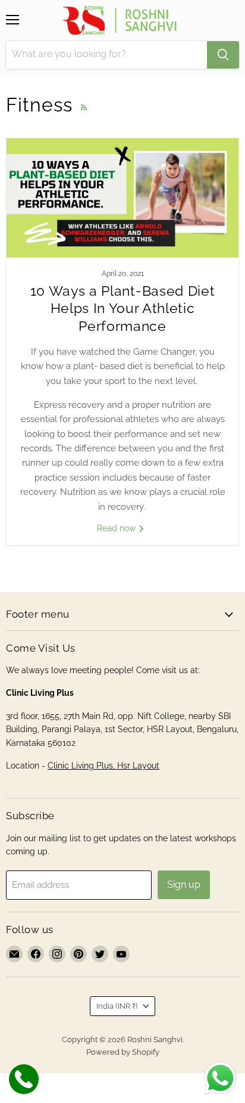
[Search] (223, 55)
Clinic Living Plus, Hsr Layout (103, 765)
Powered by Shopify (122, 1052)
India (116, 1006)
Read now (117, 528)
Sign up (183, 884)
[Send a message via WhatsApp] (220, 1078)
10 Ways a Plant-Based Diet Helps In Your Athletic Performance (122, 308)
